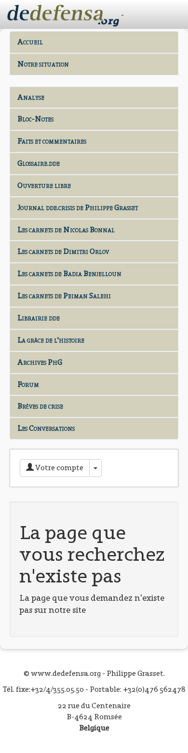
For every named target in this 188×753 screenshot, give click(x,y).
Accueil (30, 42)
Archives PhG (39, 362)
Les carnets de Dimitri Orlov (63, 251)
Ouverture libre (44, 185)
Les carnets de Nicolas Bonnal (66, 229)
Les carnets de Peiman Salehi (64, 295)
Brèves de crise (40, 406)
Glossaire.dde (38, 163)
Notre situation (43, 64)
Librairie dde (38, 318)
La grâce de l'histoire (50, 340)
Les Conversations (46, 428)
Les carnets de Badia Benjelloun (69, 273)
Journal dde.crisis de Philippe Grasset (77, 207)
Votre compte (58, 467)
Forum (28, 384)
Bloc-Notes (35, 119)
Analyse (30, 97)
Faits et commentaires (51, 141)
